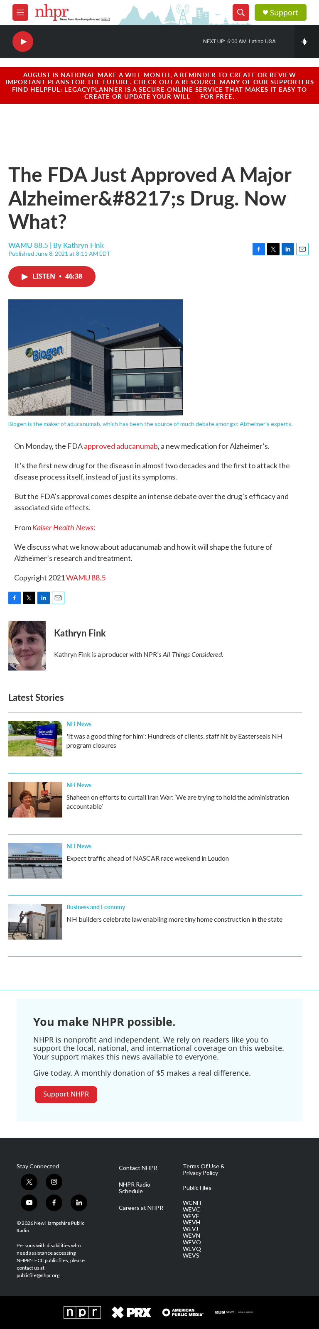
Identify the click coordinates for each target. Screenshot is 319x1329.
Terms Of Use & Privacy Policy (204, 1169)
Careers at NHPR (141, 1207)
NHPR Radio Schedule (134, 1187)
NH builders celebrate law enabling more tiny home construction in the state (174, 919)
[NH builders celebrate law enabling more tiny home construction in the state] (35, 922)
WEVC (191, 1209)
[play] (22, 42)
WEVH (191, 1222)
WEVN (191, 1235)
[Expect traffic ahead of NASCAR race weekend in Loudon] (35, 861)
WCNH (192, 1202)
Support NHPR (66, 1094)
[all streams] (306, 41)
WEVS (191, 1255)
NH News (78, 724)
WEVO (192, 1242)
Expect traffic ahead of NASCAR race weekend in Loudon (147, 858)
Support (284, 12)
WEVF (191, 1216)
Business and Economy (95, 907)
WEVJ (190, 1229)
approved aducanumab (121, 445)
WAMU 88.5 (86, 577)
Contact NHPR (138, 1168)
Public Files (197, 1188)
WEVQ (192, 1249)
